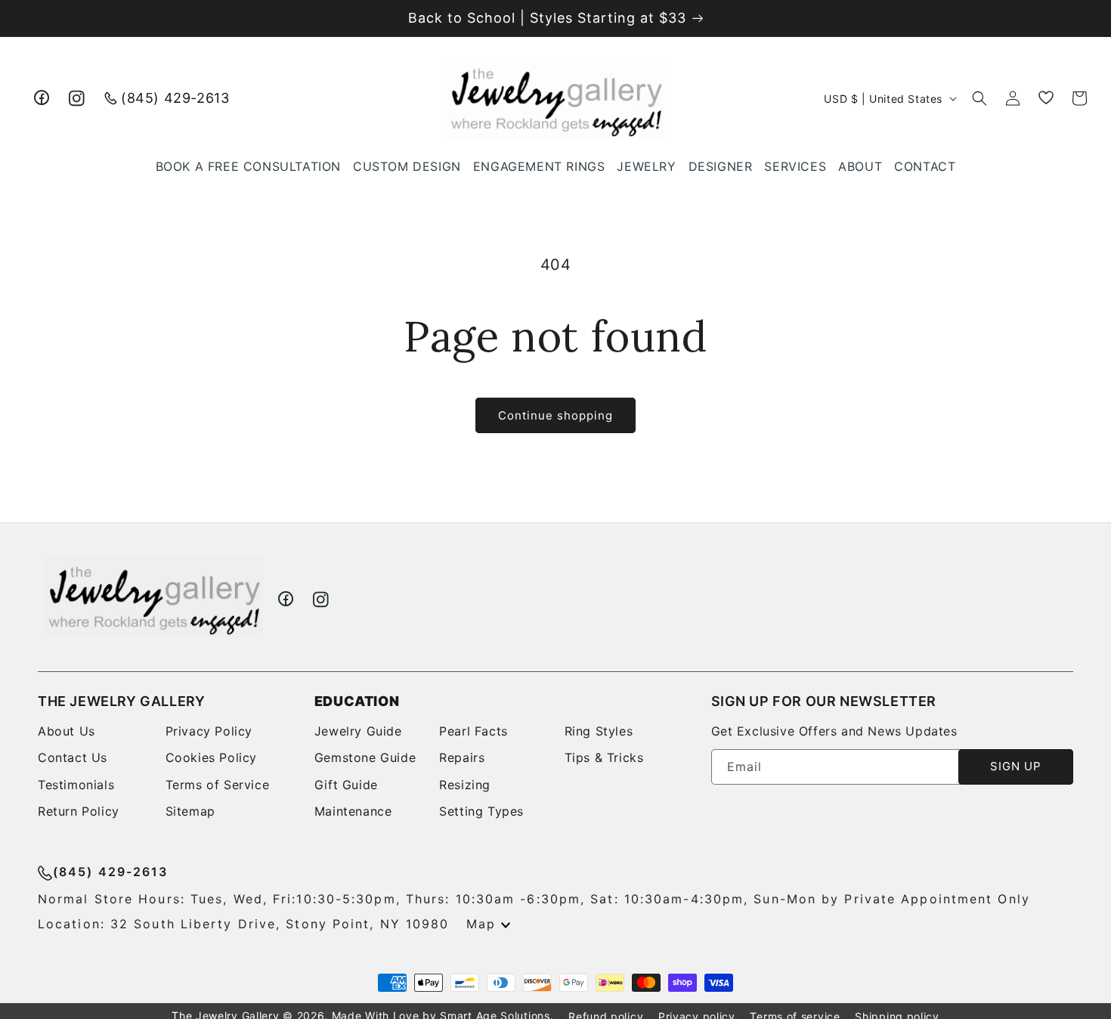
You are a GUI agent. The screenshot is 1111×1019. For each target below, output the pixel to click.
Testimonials (76, 784)
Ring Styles (599, 731)
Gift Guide (346, 784)
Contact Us (72, 757)
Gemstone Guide (365, 757)
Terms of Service (218, 784)
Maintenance (353, 811)
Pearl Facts (473, 731)
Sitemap (190, 811)
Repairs (461, 757)
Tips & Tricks (604, 757)
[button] (646, 167)
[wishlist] (1046, 98)
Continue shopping (555, 415)
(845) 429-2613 (175, 98)
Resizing (465, 784)
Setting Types (481, 811)
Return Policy (78, 811)
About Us (66, 731)
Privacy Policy (209, 731)
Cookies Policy (211, 757)
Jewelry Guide (358, 731)
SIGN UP (1015, 766)
